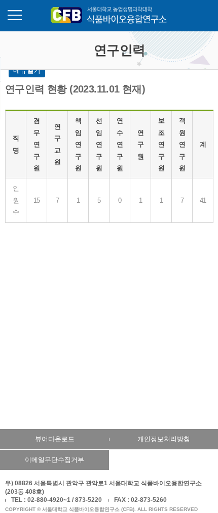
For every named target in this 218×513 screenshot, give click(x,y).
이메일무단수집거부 (54, 459)
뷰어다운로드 (55, 439)
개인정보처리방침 (163, 439)
